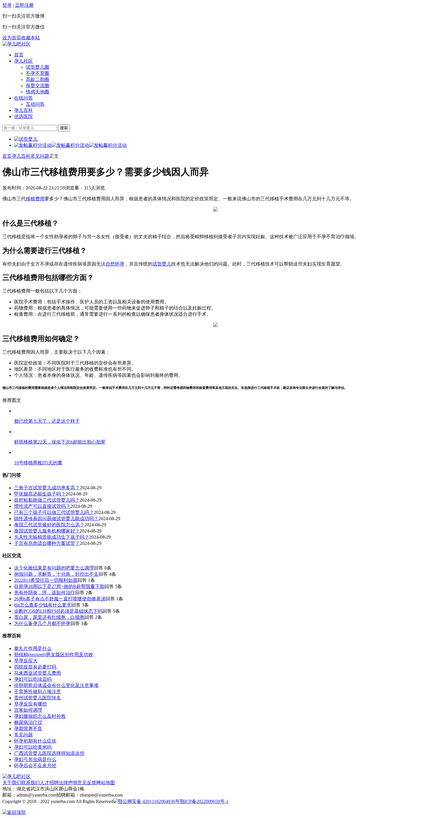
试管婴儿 (161, 263)
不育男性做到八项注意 (37, 691)
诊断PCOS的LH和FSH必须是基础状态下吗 (58, 611)
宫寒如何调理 (28, 710)
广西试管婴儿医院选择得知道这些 (49, 753)
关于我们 (11, 782)
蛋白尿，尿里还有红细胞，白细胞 (49, 617)
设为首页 (11, 37)
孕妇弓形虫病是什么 (35, 759)
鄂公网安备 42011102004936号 (149, 801)
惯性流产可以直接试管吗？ (42, 506)
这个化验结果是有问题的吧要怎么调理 (54, 567)
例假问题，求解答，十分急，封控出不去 (56, 574)
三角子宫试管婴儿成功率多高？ (47, 487)
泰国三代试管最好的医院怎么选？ (49, 524)
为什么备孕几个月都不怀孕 (42, 623)
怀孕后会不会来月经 (35, 765)
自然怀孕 (115, 263)
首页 (18, 54)
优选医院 (23, 116)
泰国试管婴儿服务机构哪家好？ (47, 530)
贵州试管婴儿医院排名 (37, 697)
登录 (7, 5)
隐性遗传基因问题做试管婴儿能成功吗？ (56, 518)
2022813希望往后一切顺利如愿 (45, 580)
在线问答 (23, 97)
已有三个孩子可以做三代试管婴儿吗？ (54, 512)
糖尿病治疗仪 (28, 722)
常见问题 (39, 156)
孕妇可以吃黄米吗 (33, 747)
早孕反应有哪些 (30, 703)
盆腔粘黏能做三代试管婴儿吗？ (47, 500)
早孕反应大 (26, 660)
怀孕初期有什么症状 (35, 740)
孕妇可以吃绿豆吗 (33, 679)
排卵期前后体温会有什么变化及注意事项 (56, 685)
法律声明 (68, 782)
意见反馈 (86, 782)
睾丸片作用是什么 (33, 648)
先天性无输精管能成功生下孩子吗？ (51, 537)
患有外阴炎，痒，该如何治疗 (44, 592)
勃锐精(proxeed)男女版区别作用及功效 (53, 654)
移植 (30, 198)
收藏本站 (30, 37)
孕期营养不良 (28, 728)
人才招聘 (49, 782)
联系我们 (30, 782)
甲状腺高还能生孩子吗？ (40, 493)
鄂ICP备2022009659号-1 (204, 801)
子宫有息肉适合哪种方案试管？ (47, 543)
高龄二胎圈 (37, 79)
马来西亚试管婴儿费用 (37, 673)
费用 (40, 198)
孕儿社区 (23, 60)
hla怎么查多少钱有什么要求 (42, 604)
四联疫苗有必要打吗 (35, 666)
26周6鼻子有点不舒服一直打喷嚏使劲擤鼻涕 (60, 598)
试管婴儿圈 (37, 67)
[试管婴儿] (16, 43)
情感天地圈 (37, 91)
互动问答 (35, 104)
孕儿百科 (23, 110)
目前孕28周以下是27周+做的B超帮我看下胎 (59, 586)
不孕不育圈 (37, 73)
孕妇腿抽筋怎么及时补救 (40, 716)
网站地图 (105, 782)
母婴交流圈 (37, 85)
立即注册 (24, 5)
